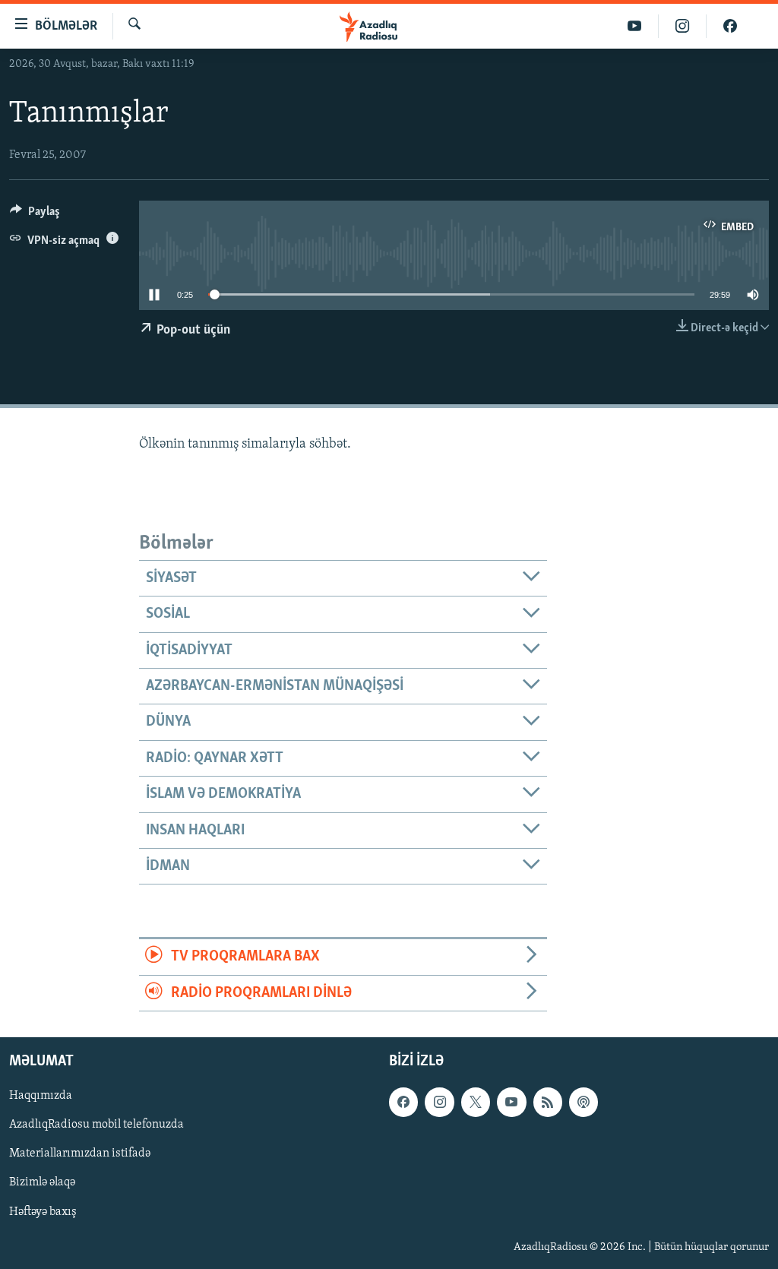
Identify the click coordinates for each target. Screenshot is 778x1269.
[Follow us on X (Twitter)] (475, 1101)
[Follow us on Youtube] (511, 1101)
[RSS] (547, 1101)
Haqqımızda (40, 1096)
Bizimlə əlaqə (42, 1182)
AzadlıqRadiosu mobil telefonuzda (96, 1125)
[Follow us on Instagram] (439, 1101)
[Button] (35, 215)
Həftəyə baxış (43, 1211)
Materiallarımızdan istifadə (79, 1153)
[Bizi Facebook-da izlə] (730, 26)
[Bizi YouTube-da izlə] (635, 26)
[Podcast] (583, 1101)
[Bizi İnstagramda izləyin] (683, 26)
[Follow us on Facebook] (403, 1101)
